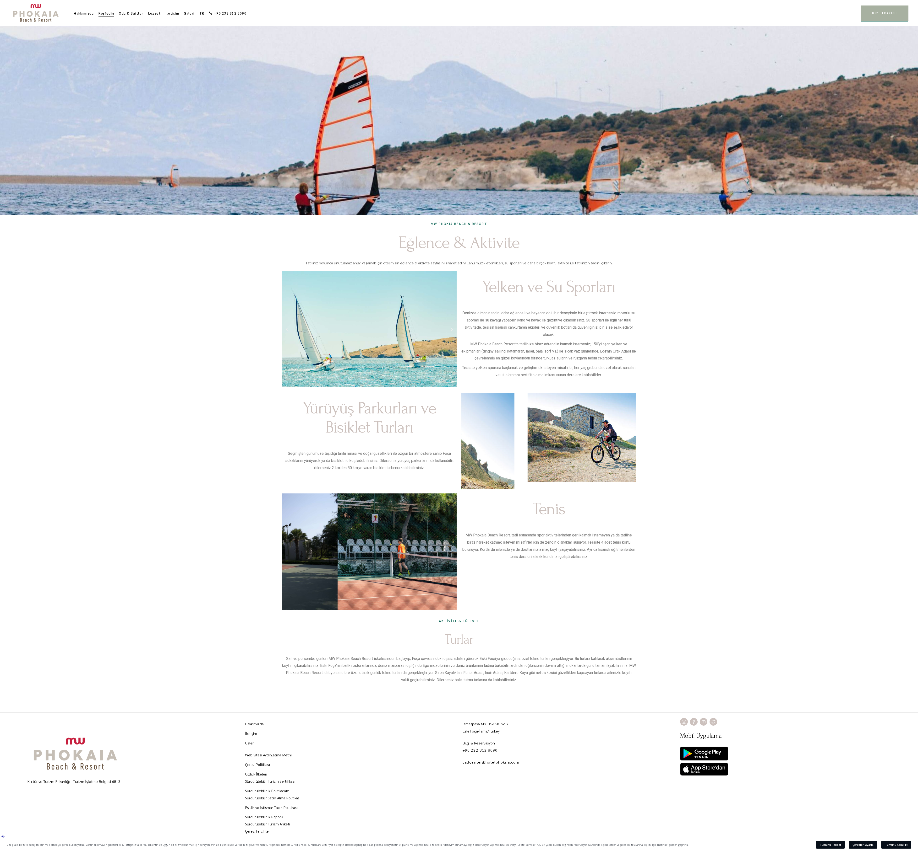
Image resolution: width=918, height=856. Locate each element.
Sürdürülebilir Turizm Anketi (267, 823)
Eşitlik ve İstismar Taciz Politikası (271, 807)
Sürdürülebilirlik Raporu (264, 816)
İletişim (251, 733)
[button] (286, 329)
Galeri (249, 742)
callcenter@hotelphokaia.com (491, 762)
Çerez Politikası (257, 764)
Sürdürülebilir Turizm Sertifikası (270, 781)
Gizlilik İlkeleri (256, 773)
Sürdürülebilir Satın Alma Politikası (273, 797)
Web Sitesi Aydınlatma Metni (268, 754)
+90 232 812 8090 (480, 750)
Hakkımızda (254, 723)
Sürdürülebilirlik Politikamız (267, 790)
